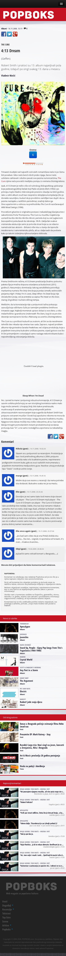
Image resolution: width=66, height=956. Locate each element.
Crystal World (26, 659)
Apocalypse (25, 626)
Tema (22, 769)
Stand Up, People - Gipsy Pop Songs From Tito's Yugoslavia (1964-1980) (41, 649)
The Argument (26, 680)
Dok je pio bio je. (27, 834)
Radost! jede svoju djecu (31, 701)
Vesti (21, 729)
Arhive (6, 925)
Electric (23, 691)
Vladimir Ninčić (8, 75)
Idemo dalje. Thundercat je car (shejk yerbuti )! (39, 823)
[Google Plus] (15, 34)
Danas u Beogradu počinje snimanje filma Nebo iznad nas (42, 725)
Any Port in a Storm (29, 670)
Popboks (6, 929)
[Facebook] (3, 34)
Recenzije (7, 909)
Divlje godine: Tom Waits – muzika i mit (35, 789)
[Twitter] (9, 34)
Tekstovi (6, 913)
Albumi (4, 28)
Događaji (7, 905)
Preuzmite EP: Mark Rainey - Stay (35, 734)
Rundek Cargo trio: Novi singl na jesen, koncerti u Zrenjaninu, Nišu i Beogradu (42, 746)
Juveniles (24, 637)
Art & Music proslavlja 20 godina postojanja (40, 755)
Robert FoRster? (27, 802)
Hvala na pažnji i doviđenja (32, 766)
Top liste (6, 917)
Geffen (6, 58)
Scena (5, 921)
